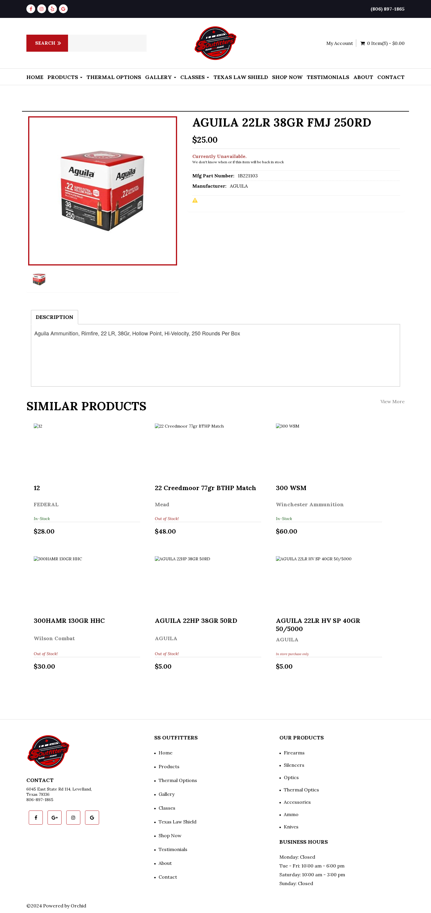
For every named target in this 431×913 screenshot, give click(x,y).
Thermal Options (113, 77)
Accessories (297, 802)
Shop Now (287, 77)
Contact (391, 77)
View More (393, 401)
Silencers (294, 765)
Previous (13, 206)
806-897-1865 (39, 799)
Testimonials (328, 77)
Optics (291, 777)
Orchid (78, 906)
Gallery (159, 77)
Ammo (291, 814)
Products (63, 77)
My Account (339, 43)
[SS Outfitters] (215, 43)
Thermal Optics (301, 790)
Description (54, 317)
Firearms (294, 753)
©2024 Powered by (48, 906)
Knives (291, 827)
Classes (193, 77)
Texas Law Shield (240, 77)
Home (34, 77)
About (363, 77)
